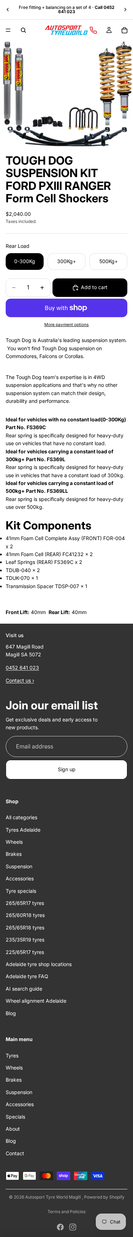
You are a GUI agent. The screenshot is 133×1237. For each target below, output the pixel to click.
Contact (15, 1153)
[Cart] (124, 30)
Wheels (14, 842)
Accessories (20, 878)
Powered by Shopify (104, 1197)
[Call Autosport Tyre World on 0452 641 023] (93, 30)
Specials (15, 1116)
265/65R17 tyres (25, 903)
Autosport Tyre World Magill (53, 1197)
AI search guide (24, 988)
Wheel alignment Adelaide (36, 1001)
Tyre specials (21, 890)
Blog (11, 1013)
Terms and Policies (66, 1211)
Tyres (12, 1055)
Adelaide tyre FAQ (27, 976)
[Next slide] (125, 9)
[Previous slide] (8, 9)
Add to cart (94, 287)
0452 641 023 (22, 667)
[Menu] (8, 30)
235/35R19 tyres (25, 940)
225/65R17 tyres (25, 952)
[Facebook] (60, 1227)
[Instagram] (72, 1227)
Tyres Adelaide (23, 829)
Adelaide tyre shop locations (39, 964)
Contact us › (20, 680)
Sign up (67, 769)
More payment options (66, 324)
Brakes (14, 854)
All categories (21, 817)
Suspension (19, 866)
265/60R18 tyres (25, 915)
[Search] (23, 30)
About (13, 1129)
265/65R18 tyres (25, 927)
